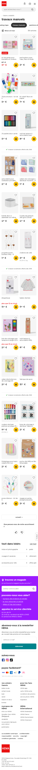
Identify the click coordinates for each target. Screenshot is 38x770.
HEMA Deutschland (26, 717)
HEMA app (23, 688)
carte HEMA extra (26, 691)
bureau (4, 702)
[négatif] (22, 532)
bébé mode (6, 688)
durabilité (5, 719)
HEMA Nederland (26, 711)
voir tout (33, 544)
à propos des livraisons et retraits (15, 599)
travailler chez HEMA (9, 714)
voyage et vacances (9, 556)
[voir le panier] (29, 3)
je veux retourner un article (13, 601)
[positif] (16, 532)
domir (3, 697)
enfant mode (6, 691)
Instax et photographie (10, 549)
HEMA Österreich (26, 720)
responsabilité (6, 736)
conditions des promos (27, 694)
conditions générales (9, 738)
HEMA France (24, 714)
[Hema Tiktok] (11, 660)
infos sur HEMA (7, 711)
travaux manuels (19, 25)
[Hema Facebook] (3, 660)
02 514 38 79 (6, 612)
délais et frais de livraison (12, 604)
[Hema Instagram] (7, 660)
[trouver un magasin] (33, 588)
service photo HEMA (27, 697)
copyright (23, 736)
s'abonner (19, 646)
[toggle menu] (34, 3)
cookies (20, 738)
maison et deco (7, 700)
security (16, 736)
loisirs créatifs (8, 15)
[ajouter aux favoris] (16, 37)
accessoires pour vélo (9, 563)
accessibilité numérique (10, 733)
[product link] (10, 44)
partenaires (5, 727)
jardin (31, 549)
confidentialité (24, 733)
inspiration (23, 700)
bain (3, 694)
